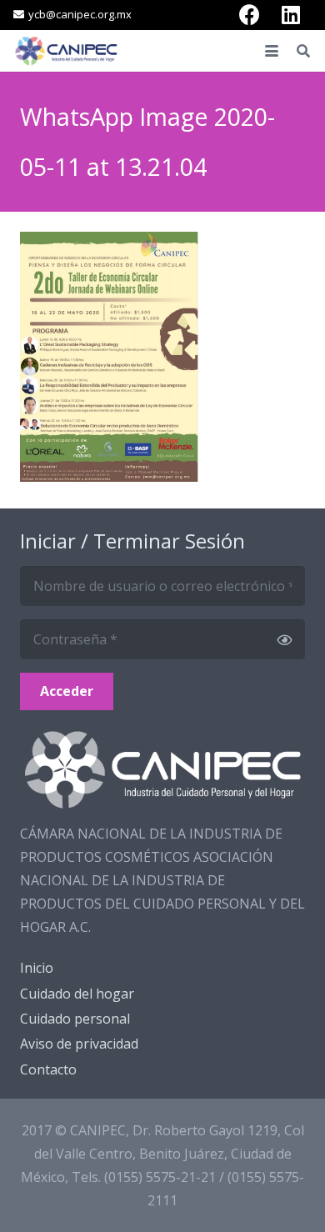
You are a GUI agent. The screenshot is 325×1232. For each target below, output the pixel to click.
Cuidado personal (75, 1018)
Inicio (36, 968)
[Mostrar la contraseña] (284, 639)
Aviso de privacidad (79, 1043)
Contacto (48, 1069)
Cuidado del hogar (77, 993)
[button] (271, 51)
